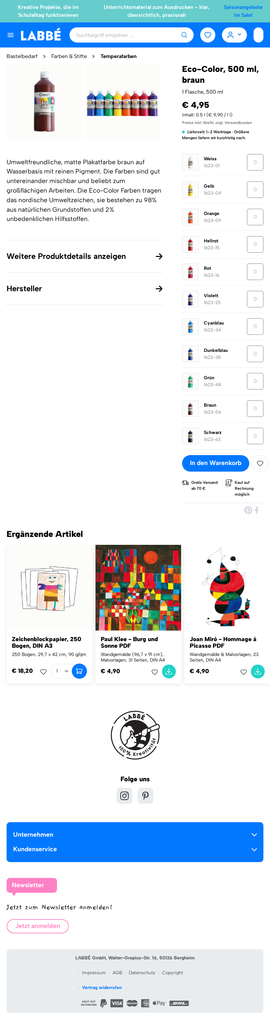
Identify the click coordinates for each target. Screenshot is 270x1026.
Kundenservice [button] (35, 849)
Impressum (94, 973)
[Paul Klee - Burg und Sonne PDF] (138, 588)
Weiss (210, 159)
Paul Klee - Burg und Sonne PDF (129, 642)
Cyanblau (214, 323)
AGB (117, 973)
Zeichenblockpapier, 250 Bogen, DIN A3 (46, 642)
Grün (209, 378)
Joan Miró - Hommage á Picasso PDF (223, 642)
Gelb (209, 186)
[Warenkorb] (258, 35)
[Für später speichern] (260, 463)
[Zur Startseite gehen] (40, 34)
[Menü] (10, 35)
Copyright (172, 973)
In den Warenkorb (215, 463)
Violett (211, 295)
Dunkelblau (216, 350)
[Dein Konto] (234, 35)
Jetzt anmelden (37, 926)
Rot (207, 268)
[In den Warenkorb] (79, 671)
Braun (210, 405)
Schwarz (213, 432)
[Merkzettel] (207, 35)
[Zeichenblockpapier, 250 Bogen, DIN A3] (49, 588)
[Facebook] (257, 510)
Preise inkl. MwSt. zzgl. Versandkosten (217, 122)
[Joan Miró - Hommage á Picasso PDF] (227, 588)
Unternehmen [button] (33, 834)
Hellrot (211, 241)
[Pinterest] (248, 510)
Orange (211, 213)
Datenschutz (142, 973)
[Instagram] (124, 796)
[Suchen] (184, 35)
